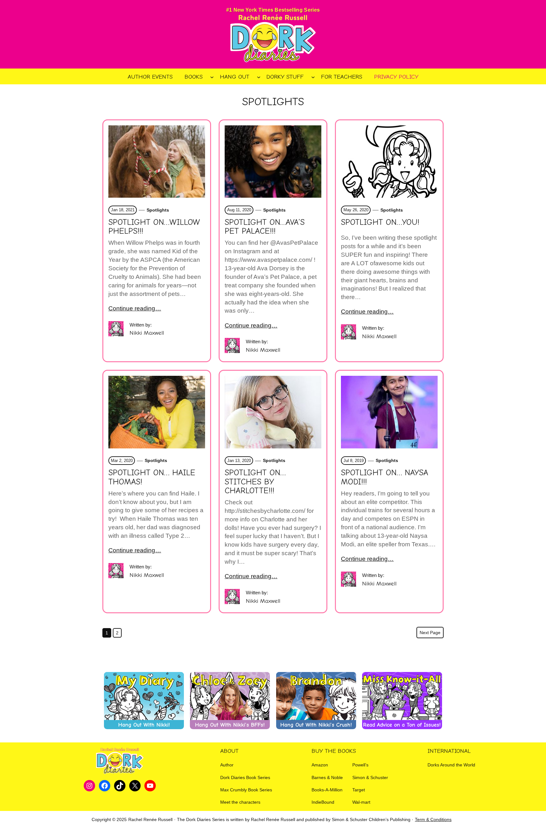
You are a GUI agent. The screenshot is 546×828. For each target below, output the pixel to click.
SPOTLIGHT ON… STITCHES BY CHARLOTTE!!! (255, 481)
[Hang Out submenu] (259, 77)
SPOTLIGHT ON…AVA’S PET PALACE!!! (265, 227)
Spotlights (158, 210)
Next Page (430, 632)
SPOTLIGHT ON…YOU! (380, 222)
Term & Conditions (433, 819)
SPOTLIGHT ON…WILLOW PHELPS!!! (154, 227)
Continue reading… (134, 308)
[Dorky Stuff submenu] (313, 77)
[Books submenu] (212, 77)
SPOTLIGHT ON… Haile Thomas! (151, 477)
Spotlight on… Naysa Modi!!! (384, 477)
